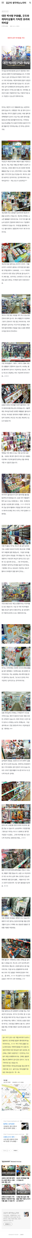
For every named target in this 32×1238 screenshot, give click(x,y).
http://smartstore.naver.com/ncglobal (14, 1134)
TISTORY (16, 1234)
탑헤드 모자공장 (8, 1124)
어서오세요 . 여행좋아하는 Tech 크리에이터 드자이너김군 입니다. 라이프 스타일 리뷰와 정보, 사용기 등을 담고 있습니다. (12, 1217)
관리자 (21, 1234)
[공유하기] (7, 1150)
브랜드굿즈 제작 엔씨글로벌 (9, 1137)
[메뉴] (3, 3)
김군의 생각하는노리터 (16, 2)
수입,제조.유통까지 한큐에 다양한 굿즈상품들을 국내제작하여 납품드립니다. (10, 1140)
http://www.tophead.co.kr (11, 1121)
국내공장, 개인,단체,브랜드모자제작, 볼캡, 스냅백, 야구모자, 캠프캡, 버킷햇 (10, 1127)
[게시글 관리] (9, 1150)
